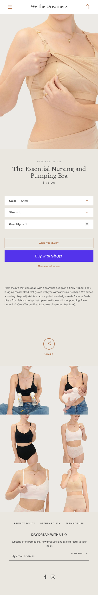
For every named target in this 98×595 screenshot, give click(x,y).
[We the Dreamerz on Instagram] (53, 576)
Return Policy (50, 523)
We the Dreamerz (49, 6)
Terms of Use (75, 523)
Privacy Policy (24, 523)
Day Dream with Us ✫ (49, 535)
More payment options (49, 266)
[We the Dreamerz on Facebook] (45, 576)
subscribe (77, 553)
